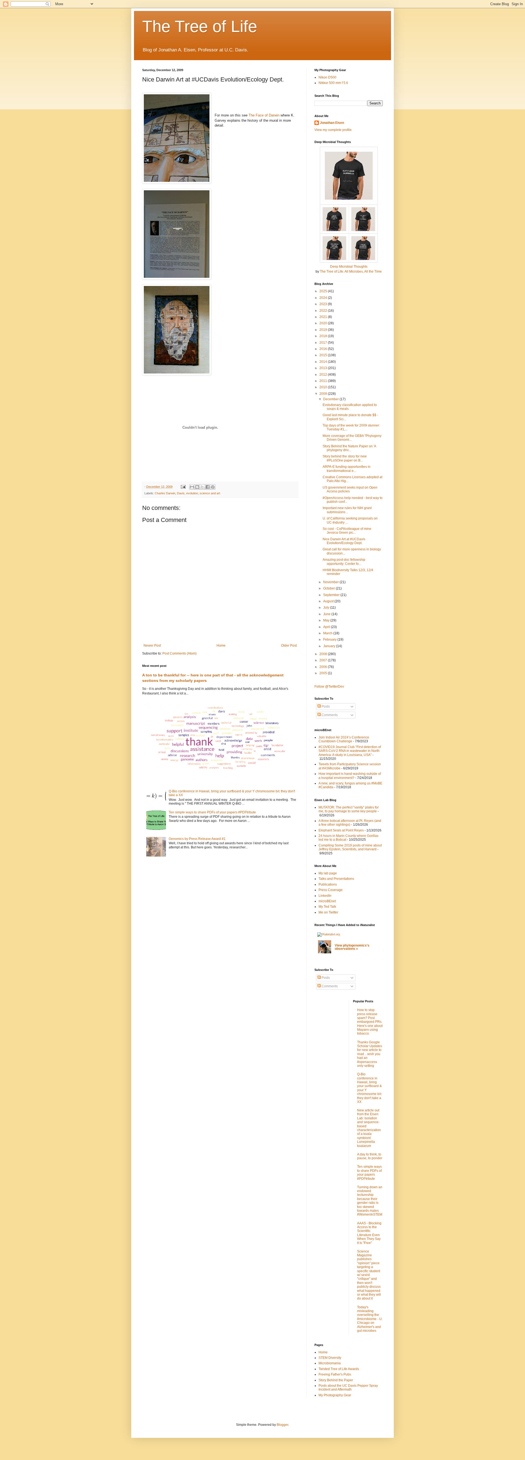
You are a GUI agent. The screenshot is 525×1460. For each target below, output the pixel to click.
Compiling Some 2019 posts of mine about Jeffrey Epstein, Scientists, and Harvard (350, 847)
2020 (323, 323)
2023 (323, 304)
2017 (323, 342)
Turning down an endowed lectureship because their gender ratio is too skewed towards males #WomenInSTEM (369, 1201)
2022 (323, 311)
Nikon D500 (327, 77)
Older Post (289, 645)
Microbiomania (330, 1363)
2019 (323, 330)
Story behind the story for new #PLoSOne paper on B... (345, 458)
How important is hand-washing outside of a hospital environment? (350, 775)
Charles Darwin (165, 493)
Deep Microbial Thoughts (349, 266)
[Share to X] (202, 487)
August (328, 601)
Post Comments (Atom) (179, 653)
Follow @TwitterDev (329, 686)
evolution (192, 493)
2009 (323, 394)
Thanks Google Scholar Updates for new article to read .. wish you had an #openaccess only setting (369, 1054)
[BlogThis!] (197, 487)
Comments (329, 715)
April (327, 627)
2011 (323, 381)
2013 (323, 368)
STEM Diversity (330, 1358)
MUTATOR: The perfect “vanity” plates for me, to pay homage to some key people (349, 809)
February (330, 639)
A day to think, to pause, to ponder (369, 1156)
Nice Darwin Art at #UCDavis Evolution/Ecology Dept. (344, 541)
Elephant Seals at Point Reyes (341, 830)
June (327, 614)
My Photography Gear (335, 1395)
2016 (323, 349)
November (331, 582)
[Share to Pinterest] (212, 487)
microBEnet (327, 901)
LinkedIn (325, 896)
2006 (323, 667)
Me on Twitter (328, 912)
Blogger (282, 1425)
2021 (323, 317)
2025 (323, 291)
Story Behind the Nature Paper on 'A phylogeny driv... (349, 448)
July (326, 607)
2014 (323, 362)
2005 (323, 673)
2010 (323, 387)
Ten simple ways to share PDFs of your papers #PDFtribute (212, 812)
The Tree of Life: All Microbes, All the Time (351, 271)
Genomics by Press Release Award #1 (197, 839)
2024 (323, 298)
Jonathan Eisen (332, 123)
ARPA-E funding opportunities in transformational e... (347, 468)
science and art (210, 493)
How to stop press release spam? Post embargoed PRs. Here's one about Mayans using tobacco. (370, 1021)
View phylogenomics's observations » (352, 947)
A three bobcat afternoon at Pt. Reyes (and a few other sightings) (350, 823)
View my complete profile (333, 130)
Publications (328, 884)
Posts (325, 706)
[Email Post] (182, 486)
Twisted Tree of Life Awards (339, 1369)
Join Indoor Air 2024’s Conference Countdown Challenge (344, 739)
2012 (323, 374)
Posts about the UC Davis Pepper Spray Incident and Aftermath (348, 1387)
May (326, 620)
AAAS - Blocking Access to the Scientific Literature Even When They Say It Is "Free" (369, 1233)
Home (221, 645)
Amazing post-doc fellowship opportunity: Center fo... (344, 561)
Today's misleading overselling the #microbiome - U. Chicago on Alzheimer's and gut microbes (370, 1319)
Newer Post (152, 645)
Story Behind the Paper (336, 1380)
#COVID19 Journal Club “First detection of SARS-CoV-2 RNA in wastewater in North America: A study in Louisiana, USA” (350, 751)
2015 (323, 355)
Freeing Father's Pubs (335, 1374)
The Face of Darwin (264, 115)
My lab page (328, 873)
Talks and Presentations (336, 879)
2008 (323, 654)
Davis (181, 493)
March (328, 633)
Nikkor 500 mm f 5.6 (333, 83)
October (329, 588)
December (331, 399)
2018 (323, 336)
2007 (323, 660)
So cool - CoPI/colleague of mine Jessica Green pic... (347, 531)
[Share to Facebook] (207, 487)
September (331, 595)
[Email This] (192, 487)
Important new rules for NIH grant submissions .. (347, 510)
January (329, 646)
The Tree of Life (199, 26)
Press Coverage (331, 890)
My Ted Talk (327, 907)
